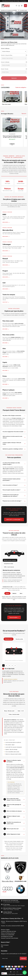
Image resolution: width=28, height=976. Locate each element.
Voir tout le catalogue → (14, 519)
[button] (4, 973)
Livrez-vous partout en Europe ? (10, 485)
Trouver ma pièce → (14, 617)
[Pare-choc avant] (12, 96)
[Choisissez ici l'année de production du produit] (26, 69)
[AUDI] (7, 889)
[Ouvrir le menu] (25, 5)
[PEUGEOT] (20, 867)
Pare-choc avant (6, 104)
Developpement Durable (7, 936)
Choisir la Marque (5, 48)
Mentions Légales (5, 929)
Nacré (21, 593)
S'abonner (23, 958)
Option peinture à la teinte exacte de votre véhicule (12, 437)
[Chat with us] (25, 973)
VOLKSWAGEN (12, 134)
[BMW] (20, 889)
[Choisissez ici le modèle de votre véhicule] (26, 62)
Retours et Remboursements (8, 933)
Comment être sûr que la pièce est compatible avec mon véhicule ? (10, 495)
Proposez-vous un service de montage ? (12, 501)
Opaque (7, 593)
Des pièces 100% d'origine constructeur (12, 415)
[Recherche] (16, 5)
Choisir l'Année (4, 69)
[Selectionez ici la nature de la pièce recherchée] (26, 55)
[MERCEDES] (7, 879)
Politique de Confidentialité (7, 934)
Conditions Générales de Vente (8, 931)
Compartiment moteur (8, 563)
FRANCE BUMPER (11, 974)
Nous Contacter (5, 945)
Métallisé (14, 593)
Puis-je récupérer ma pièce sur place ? (11, 490)
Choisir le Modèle (5, 62)
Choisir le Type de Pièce (6, 55)
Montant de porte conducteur (10, 560)
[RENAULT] (7, 868)
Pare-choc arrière (19, 639)
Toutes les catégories (20, 87)
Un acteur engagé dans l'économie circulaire (13, 431)
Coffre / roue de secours (9, 567)
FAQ (2, 946)
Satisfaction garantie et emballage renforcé (13, 449)
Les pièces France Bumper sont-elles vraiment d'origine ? (11, 463)
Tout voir (24, 113)
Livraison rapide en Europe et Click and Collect (12, 443)
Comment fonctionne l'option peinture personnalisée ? (11, 479)
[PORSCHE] (20, 879)
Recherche (14, 78)
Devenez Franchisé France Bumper (9, 938)
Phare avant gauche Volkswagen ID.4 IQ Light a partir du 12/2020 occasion (12, 136)
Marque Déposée (19, 974)
